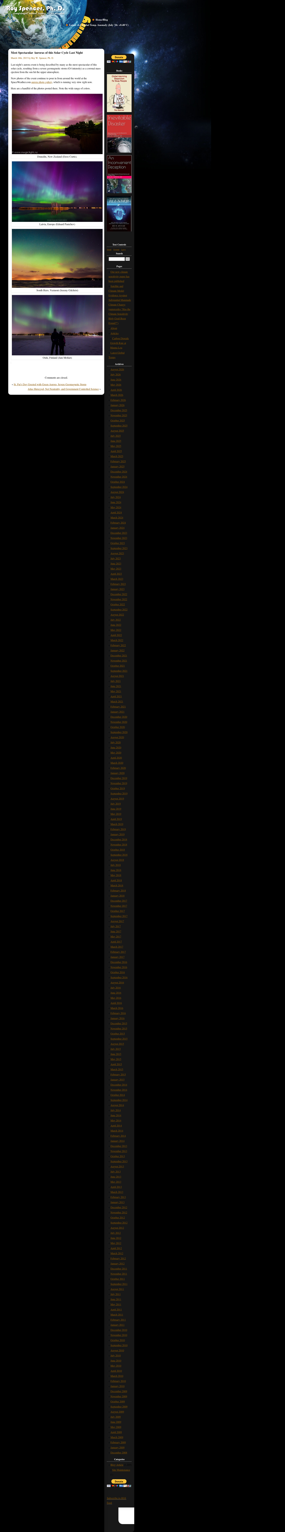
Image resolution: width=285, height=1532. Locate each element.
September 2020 (119, 732)
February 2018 (118, 890)
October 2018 (118, 849)
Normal (116, 249)
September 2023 (119, 548)
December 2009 (119, 1391)
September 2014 (119, 1100)
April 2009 (116, 1432)
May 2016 (116, 997)
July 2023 (116, 558)
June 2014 (116, 1115)
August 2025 (117, 430)
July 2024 (116, 497)
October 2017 (118, 911)
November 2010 (119, 1335)
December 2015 (119, 1023)
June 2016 (116, 992)
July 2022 (116, 619)
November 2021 (119, 660)
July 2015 (116, 1049)
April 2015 (116, 1064)
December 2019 (119, 778)
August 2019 (117, 798)
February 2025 (118, 461)
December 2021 (119, 655)
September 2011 (119, 1284)
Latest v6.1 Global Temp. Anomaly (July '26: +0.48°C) (98, 25)
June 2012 (116, 1238)
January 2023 (118, 589)
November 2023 (119, 538)
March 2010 (117, 1376)
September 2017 (119, 916)
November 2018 (119, 844)
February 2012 (118, 1258)
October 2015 (118, 1033)
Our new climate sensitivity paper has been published (119, 276)
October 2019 (118, 788)
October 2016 (118, 972)
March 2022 (117, 640)
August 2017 (117, 921)
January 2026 (118, 405)
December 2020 (119, 716)
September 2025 (119, 425)
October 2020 (118, 727)
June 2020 (116, 747)
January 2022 (118, 650)
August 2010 (117, 1350)
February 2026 (118, 400)
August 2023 (117, 553)
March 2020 (117, 762)
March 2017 (117, 946)
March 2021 (117, 701)
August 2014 (117, 1105)
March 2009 (117, 1437)
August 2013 (117, 1166)
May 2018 (116, 875)
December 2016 (119, 962)
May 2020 (116, 752)
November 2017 (119, 905)
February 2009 (118, 1442)
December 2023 (119, 533)
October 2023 (118, 543)
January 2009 (118, 1447)
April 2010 (116, 1370)
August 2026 (117, 369)
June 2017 (116, 931)
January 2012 (118, 1263)
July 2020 (116, 742)
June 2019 (116, 808)
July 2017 (116, 926)
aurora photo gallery (41, 82)
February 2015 (118, 1074)
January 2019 (118, 834)
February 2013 (118, 1197)
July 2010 (116, 1355)
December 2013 (119, 1146)
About (114, 328)
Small (109, 249)
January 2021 (118, 711)
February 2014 (118, 1135)
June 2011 (116, 1299)
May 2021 (116, 691)
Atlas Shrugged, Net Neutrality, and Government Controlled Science (63, 389)
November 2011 (119, 1273)
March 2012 (117, 1253)
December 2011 (119, 1268)
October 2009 (118, 1401)
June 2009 (116, 1422)
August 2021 (117, 676)
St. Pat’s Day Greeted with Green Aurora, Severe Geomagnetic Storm (50, 384)
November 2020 (119, 722)
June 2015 (116, 1054)
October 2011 (118, 1278)
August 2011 (117, 1289)
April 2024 (116, 512)
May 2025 (116, 446)
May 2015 (116, 1059)
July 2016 (116, 987)
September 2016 (119, 977)
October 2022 (118, 604)
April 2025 (116, 451)
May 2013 (116, 1181)
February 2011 (118, 1319)
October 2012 (118, 1217)
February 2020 (118, 768)
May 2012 (116, 1243)
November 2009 (119, 1396)
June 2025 (116, 441)
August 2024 (117, 492)
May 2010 (116, 1365)
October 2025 (118, 420)
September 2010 (119, 1345)
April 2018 (116, 880)
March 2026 (117, 395)
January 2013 (118, 1202)
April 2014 (116, 1125)
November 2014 (119, 1089)
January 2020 (118, 773)
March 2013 (117, 1192)
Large (123, 249)
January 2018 (118, 895)
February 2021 (118, 706)
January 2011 (118, 1324)
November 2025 (119, 415)
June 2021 (116, 686)
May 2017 (116, 936)
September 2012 (119, 1222)
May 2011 (116, 1304)
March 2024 (117, 517)
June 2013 (116, 1176)
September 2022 (119, 609)
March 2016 (117, 1008)
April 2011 (116, 1309)
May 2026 (116, 384)
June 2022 (116, 624)
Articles (115, 333)
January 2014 (118, 1141)
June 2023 (116, 563)
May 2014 (116, 1120)
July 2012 (116, 1233)
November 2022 (119, 599)
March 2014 (117, 1130)
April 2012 (116, 1248)
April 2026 (116, 389)
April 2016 (116, 1003)
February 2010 (118, 1381)
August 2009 (117, 1411)
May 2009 (116, 1427)
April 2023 (116, 573)
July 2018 (116, 865)
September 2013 (119, 1161)
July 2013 (116, 1171)
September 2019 (119, 793)
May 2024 (116, 507)
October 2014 (118, 1095)
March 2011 (117, 1314)
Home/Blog (102, 19)
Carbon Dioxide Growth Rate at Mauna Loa (119, 343)
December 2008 (119, 1452)
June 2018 (116, 870)
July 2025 (116, 435)
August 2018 (117, 860)
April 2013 (116, 1187)
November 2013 (119, 1151)
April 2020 (116, 757)
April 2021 (116, 696)
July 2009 (116, 1416)
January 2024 (118, 527)
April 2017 (116, 941)
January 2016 (118, 1018)
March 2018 (117, 885)
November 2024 (119, 476)
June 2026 (116, 379)
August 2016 (117, 982)
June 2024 (116, 502)
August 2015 (117, 1043)
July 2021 (116, 681)
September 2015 (119, 1038)
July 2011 (116, 1294)
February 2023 (118, 584)
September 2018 (119, 854)
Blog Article (117, 1464)
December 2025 (119, 410)
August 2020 (117, 737)
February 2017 (118, 951)
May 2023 (116, 568)
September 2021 (119, 670)
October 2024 (118, 481)
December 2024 (119, 471)
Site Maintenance (121, 1470)
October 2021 (118, 665)
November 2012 (119, 1212)
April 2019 (116, 819)
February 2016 (118, 1013)
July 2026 (116, 374)
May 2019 (116, 814)
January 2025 (118, 466)
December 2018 (119, 839)
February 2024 (118, 522)
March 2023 (117, 578)
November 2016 (119, 967)
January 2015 (118, 1079)
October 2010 (118, 1340)
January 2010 (118, 1386)
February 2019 (118, 829)
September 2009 (119, 1406)
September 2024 (119, 487)
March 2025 (117, 456)
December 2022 (119, 594)
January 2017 (118, 957)
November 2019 (119, 783)
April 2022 (116, 635)
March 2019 (117, 824)
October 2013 (118, 1156)
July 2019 (116, 803)
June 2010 (116, 1360)
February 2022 (118, 645)
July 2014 (116, 1110)
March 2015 (117, 1069)
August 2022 (117, 614)
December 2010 (119, 1330)
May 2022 (116, 630)
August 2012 (117, 1227)
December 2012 (119, 1207)
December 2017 (119, 900)
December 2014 (119, 1084)
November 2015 (119, 1028)
